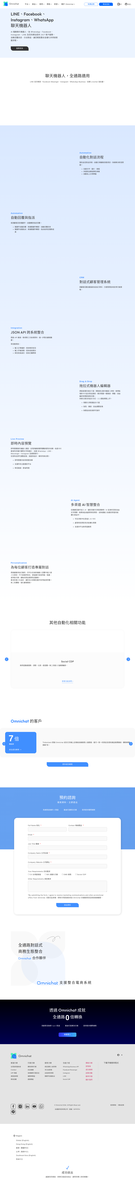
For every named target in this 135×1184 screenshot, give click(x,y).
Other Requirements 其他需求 (39, 879)
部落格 (88, 1066)
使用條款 (113, 1105)
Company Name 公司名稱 (38, 853)
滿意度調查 (14, 1076)
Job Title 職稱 (34, 844)
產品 (34, 4)
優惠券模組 (31, 1076)
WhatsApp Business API (71, 1067)
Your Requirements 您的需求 (39, 871)
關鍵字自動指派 (50, 1076)
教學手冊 (89, 1076)
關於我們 (89, 1080)
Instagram (66, 1073)
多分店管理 (48, 1070)
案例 (41, 4)
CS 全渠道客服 (35, 874)
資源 (56, 4)
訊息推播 (31, 1070)
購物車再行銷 (32, 1067)
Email (30, 835)
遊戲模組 (31, 1079)
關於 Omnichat (67, 4)
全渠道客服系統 (16, 1067)
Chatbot (13, 1070)
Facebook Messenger (70, 1070)
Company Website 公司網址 (39, 862)
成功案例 (89, 1069)
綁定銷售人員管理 (50, 1067)
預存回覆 (14, 1079)
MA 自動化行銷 (52, 874)
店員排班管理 (49, 1073)
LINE (64, 1076)
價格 (48, 4)
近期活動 (89, 1073)
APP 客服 (14, 1073)
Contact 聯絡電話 (75, 825)
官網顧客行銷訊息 (33, 1073)
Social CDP (81, 874)
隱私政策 (121, 1105)
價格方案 (89, 1063)
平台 (26, 4)
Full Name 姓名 (34, 825)
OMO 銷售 (67, 874)
